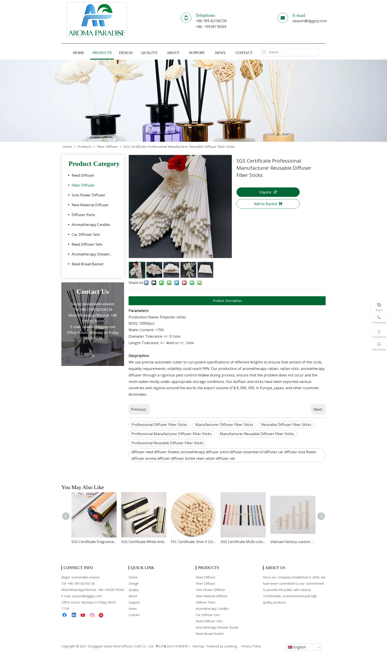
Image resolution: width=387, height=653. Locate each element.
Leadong (230, 646)
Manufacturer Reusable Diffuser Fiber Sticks (257, 433)
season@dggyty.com (309, 20)
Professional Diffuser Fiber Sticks (159, 424)
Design (134, 583)
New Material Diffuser (90, 204)
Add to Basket (265, 203)
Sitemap (198, 646)
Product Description (227, 301)
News (133, 608)
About (133, 596)
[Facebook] (65, 615)
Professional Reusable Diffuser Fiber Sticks (167, 442)
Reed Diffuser (83, 175)
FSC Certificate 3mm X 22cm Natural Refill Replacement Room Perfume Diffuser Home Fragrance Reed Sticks (193, 541)
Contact (134, 615)
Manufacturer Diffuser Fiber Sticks (224, 424)
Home (133, 577)
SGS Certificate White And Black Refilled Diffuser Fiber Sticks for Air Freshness (143, 541)
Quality (134, 590)
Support (134, 602)
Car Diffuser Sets (86, 234)
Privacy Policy (251, 646)
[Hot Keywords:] (264, 52)
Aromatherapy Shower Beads (94, 254)
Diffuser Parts (83, 214)
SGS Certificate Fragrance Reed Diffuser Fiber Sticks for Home (94, 541)
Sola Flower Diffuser (88, 195)
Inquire (265, 192)
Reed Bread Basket (87, 264)
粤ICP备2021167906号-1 (173, 646)
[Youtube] (83, 615)
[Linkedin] (74, 615)
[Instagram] (92, 615)
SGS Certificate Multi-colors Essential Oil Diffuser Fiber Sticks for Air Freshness (243, 541)
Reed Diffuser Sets (87, 244)
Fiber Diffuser (83, 185)
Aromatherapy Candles (91, 224)
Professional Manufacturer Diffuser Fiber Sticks (171, 433)
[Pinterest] (101, 615)
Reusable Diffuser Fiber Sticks (286, 424)
